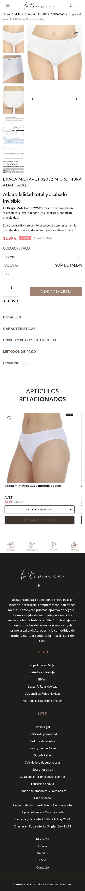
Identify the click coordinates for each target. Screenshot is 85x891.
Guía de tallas (68, 265)
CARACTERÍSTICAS (19, 328)
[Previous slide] (33, 99)
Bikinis (42, 679)
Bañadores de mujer (43, 672)
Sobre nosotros (42, 769)
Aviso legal (42, 727)
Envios (42, 846)
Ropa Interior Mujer (42, 665)
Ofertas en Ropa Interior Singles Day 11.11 (42, 826)
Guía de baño (42, 798)
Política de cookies (42, 741)
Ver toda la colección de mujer (42, 700)
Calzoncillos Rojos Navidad (42, 693)
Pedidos (42, 853)
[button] (13, 39)
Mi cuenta (42, 839)
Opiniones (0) (15, 363)
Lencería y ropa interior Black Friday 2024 (42, 819)
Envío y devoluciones (42, 748)
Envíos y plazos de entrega (30, 340)
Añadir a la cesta (56, 291)
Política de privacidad (42, 734)
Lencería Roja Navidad (42, 686)
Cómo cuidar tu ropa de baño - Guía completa (42, 805)
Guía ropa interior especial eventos (43, 776)
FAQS (42, 860)
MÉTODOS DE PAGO (19, 351)
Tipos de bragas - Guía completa (43, 812)
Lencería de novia (42, 783)
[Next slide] (76, 99)
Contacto (42, 867)
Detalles (12, 317)
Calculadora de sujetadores (42, 762)
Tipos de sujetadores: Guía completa (42, 791)
